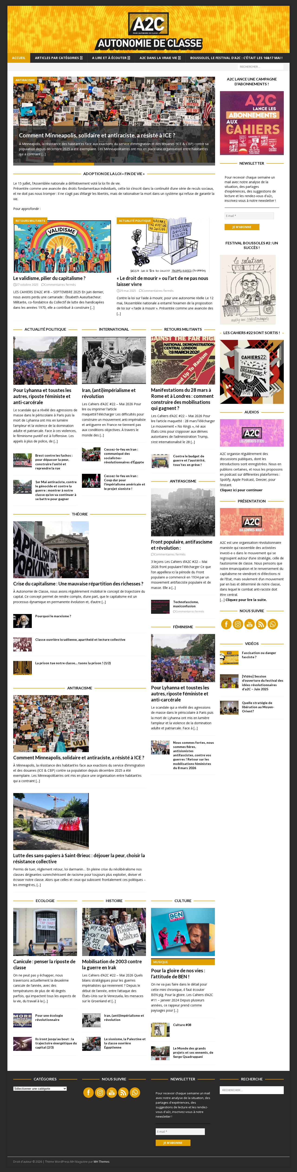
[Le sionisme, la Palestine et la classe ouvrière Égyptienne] (91, 1044)
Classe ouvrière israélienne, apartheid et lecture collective (80, 639)
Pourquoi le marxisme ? (53, 616)
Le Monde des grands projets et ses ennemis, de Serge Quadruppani (193, 1052)
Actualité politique (45, 329)
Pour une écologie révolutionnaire (49, 1017)
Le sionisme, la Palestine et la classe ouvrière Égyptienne (125, 1043)
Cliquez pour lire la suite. (246, 600)
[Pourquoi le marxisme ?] (22, 621)
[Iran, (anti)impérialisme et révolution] (114, 360)
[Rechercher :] (260, 66)
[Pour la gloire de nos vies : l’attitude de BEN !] (183, 932)
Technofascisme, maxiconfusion (186, 604)
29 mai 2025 (128, 291)
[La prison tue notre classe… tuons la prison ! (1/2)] (22, 668)
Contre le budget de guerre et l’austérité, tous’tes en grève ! (189, 460)
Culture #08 (182, 1025)
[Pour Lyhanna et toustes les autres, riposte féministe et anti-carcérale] (45, 360)
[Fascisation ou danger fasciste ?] (229, 658)
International (114, 329)
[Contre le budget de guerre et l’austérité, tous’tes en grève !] (160, 461)
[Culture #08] (160, 1030)
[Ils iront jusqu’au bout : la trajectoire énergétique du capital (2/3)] (22, 1044)
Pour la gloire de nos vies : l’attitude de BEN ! (178, 969)
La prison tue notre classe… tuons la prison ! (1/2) (73, 663)
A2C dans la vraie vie (158, 58)
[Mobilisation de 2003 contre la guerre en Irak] (114, 932)
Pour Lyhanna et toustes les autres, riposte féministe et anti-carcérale (42, 396)
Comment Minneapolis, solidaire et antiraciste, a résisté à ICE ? (98, 135)
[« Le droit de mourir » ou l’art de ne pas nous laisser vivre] (166, 245)
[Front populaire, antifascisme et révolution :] (183, 512)
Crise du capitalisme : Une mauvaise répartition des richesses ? (78, 583)
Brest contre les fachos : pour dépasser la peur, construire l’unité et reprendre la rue (54, 461)
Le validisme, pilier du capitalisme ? (49, 278)
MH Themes (101, 1162)
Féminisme (183, 626)
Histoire (114, 900)
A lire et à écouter (109, 58)
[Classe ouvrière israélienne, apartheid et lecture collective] (22, 644)
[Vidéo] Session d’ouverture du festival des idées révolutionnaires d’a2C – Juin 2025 (262, 682)
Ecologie (45, 900)
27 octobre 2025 (27, 284)
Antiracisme (79, 688)
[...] (44, 154)
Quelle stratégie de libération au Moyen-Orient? (258, 707)
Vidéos (252, 643)
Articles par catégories (57, 58)
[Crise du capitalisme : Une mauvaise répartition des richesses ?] (79, 549)
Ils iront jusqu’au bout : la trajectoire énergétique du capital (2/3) (56, 1043)
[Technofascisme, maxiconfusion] (160, 607)
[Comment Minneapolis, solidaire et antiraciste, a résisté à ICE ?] (114, 120)
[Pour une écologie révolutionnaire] (22, 1020)
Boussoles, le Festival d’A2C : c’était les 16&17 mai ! (236, 58)
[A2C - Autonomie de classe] (148, 50)
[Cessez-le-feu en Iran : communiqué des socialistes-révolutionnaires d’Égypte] (91, 454)
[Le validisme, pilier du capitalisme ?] (62, 245)
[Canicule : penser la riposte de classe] (45, 932)
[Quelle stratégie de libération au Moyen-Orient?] (229, 708)
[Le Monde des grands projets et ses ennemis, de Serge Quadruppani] (160, 1053)
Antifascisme (183, 481)
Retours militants (183, 329)
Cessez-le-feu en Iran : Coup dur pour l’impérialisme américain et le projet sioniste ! (124, 482)
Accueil (19, 58)
